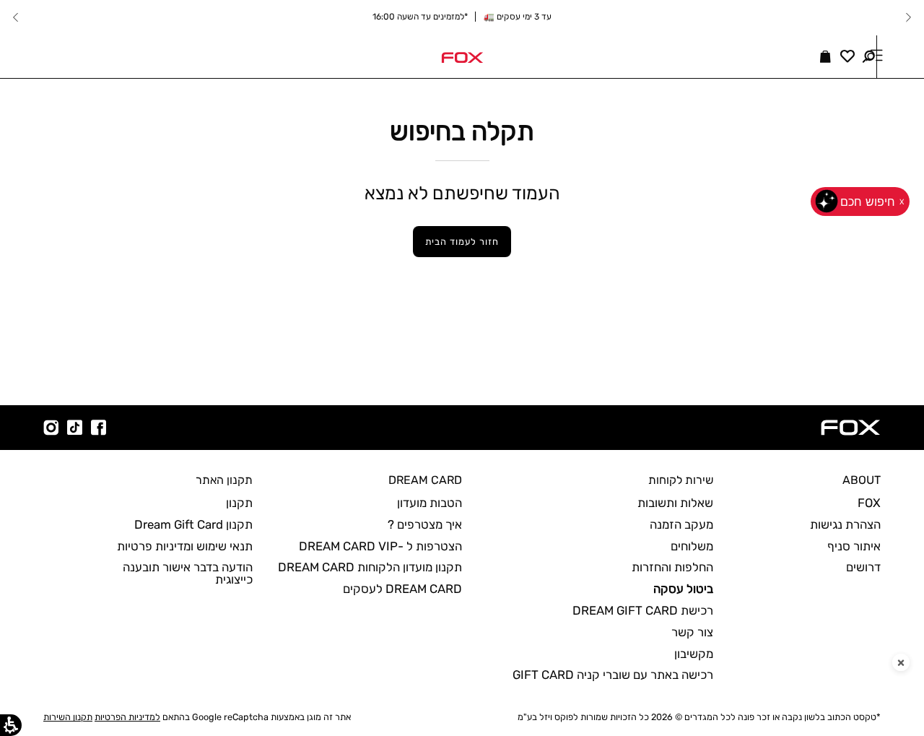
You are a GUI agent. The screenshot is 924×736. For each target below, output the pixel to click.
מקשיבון (693, 653)
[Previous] (908, 17)
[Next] (16, 17)
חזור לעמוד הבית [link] (461, 241)
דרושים (863, 567)
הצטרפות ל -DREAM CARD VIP (380, 546)
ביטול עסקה (683, 588)
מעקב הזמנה (681, 524)
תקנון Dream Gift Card (193, 524)
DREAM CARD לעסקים (402, 588)
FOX (869, 502)
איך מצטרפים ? (425, 524)
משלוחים (692, 546)
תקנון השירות (67, 716)
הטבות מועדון (429, 502)
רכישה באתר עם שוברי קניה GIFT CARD (613, 674)
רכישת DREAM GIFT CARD (642, 610)
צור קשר (692, 632)
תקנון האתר (224, 480)
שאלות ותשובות (675, 502)
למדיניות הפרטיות (127, 716)
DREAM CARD (425, 480)
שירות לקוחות (680, 480)
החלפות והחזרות (672, 567)
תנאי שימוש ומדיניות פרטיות (185, 546)
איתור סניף (854, 546)
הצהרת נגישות (845, 524)
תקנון (239, 502)
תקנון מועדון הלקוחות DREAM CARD (370, 567)
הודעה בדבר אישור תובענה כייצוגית (188, 573)
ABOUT (861, 480)
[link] (462, 56)
